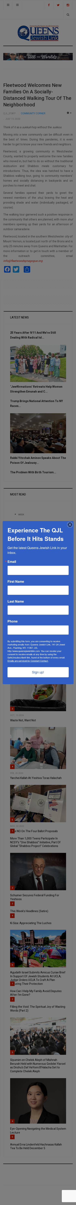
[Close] (69, 524)
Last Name (15, 601)
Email (11, 561)
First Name (15, 581)
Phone (12, 621)
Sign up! (38, 672)
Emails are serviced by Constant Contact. (27, 660)
